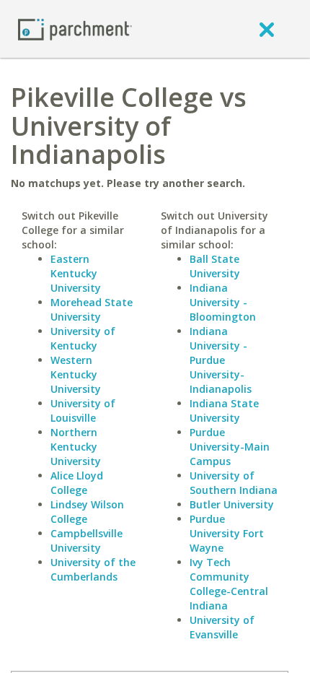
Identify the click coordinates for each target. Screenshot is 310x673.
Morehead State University (91, 309)
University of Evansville (222, 627)
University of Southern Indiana (234, 483)
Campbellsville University (86, 540)
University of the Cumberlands (93, 569)
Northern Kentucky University (75, 446)
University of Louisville (82, 410)
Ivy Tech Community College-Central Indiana (229, 583)
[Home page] (75, 28)
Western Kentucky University (75, 374)
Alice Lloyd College (76, 483)
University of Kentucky (82, 338)
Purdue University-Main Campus (230, 446)
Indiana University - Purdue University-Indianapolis (221, 360)
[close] (266, 29)
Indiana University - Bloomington (223, 302)
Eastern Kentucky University (75, 273)
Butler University (232, 504)
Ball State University (215, 266)
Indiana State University (224, 410)
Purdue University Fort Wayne (227, 533)
